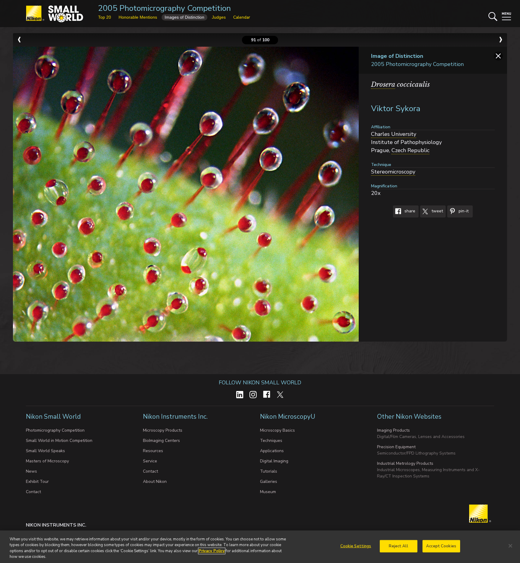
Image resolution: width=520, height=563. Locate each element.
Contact (33, 492)
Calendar (241, 17)
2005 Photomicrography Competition (164, 8)
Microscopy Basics (277, 430)
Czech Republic (410, 150)
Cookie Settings (355, 546)
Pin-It (463, 211)
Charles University (393, 134)
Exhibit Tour (37, 481)
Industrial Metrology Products (405, 463)
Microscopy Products (162, 430)
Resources (153, 451)
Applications (272, 451)
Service (150, 461)
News (31, 471)
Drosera (383, 84)
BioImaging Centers (161, 440)
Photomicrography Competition (55, 430)
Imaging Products (393, 430)
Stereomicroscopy (393, 171)
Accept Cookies (441, 546)
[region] (260, 546)
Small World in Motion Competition (59, 440)
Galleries (268, 481)
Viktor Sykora (395, 108)
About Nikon (155, 481)
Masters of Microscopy (47, 461)
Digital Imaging (274, 461)
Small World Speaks (45, 451)
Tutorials (268, 471)
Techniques (271, 440)
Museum (268, 492)
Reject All (398, 546)
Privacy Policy (212, 551)
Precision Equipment (396, 447)
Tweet (436, 211)
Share (409, 211)
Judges (219, 17)
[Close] (510, 545)
